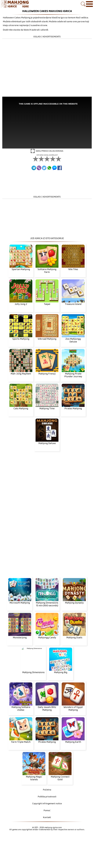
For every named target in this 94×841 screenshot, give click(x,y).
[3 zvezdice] (47, 159)
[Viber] (39, 168)
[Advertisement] (47, 55)
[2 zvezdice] (41, 159)
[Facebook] (59, 168)
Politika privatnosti (47, 797)
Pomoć (47, 811)
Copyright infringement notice (47, 804)
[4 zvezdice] (53, 159)
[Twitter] (44, 168)
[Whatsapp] (49, 168)
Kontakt (47, 817)
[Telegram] (34, 168)
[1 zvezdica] (35, 159)
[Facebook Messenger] (54, 168)
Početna (47, 790)
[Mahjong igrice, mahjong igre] (16, 4)
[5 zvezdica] (58, 159)
